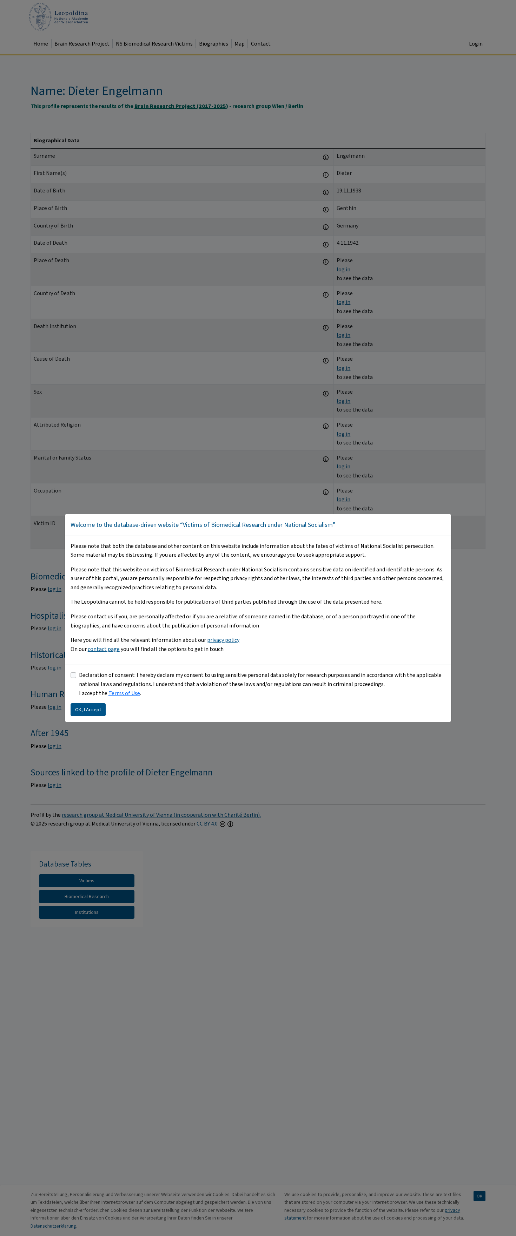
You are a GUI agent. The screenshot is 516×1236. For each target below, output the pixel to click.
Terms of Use (124, 693)
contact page (104, 649)
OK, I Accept (88, 709)
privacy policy (223, 640)
